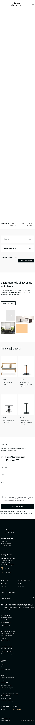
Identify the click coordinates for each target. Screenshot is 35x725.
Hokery (3, 680)
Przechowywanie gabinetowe (9, 654)
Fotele (2, 664)
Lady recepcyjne (5, 625)
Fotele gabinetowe (6, 651)
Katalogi (4, 583)
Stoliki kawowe (5, 640)
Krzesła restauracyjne (7, 677)
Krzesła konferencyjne (7, 633)
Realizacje (4, 580)
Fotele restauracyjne (7, 687)
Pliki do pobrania (29, 224)
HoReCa (3, 675)
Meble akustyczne (6, 698)
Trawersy (3, 638)
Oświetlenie (5, 706)
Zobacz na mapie (8, 303)
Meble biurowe (6, 615)
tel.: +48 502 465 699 (10, 460)
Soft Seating (5, 660)
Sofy (2, 661)
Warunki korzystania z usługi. (23, 513)
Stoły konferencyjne (6, 635)
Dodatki (3, 709)
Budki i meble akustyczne (9, 694)
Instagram (8, 572)
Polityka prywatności (6, 513)
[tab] (5, 224)
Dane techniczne (13, 224)
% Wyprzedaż (17, 709)
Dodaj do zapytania (26, 260)
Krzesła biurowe (5, 620)
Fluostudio (31, 720)
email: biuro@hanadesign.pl (13, 457)
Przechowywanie (6, 622)
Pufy (2, 667)
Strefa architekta (24, 580)
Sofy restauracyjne (6, 685)
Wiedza (3, 586)
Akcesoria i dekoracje (7, 700)
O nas (20, 583)
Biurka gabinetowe (6, 648)
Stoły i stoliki (4, 682)
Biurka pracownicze (6, 617)
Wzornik (21, 223)
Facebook (8, 568)
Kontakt (21, 586)
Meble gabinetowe (7, 647)
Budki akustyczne (6, 695)
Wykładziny (17, 706)
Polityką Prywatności (14, 607)
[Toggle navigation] (32, 4)
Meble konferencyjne (8, 631)
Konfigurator (5, 223)
